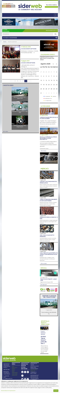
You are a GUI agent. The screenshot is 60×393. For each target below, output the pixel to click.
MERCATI (13, 368)
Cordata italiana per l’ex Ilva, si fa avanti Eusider (49, 118)
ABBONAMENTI (15, 372)
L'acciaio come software (28, 62)
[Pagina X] (22, 375)
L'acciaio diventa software (28, 48)
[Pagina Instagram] (25, 372)
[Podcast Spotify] (25, 379)
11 (20, 80)
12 (23, 80)
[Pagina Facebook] (28, 372)
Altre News (43, 150)
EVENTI (13, 371)
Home (4, 41)
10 (17, 80)
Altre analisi (44, 263)
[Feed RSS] (28, 379)
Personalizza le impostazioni (8, 390)
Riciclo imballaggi (45, 322)
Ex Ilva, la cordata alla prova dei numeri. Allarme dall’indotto (48, 138)
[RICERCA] (55, 34)
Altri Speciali (43, 284)
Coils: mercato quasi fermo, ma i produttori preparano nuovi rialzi (49, 254)
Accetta (56, 390)
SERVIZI (13, 370)
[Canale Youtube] (22, 379)
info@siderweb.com (8, 378)
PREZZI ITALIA (14, 367)
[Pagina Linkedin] (22, 372)
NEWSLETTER (14, 375)
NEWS (13, 366)
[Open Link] (8, 5)
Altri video (5, 131)
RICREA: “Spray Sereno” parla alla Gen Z (44, 340)
